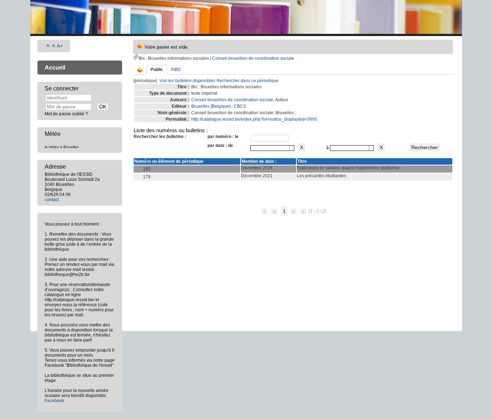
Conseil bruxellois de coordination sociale (253, 58)
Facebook (54, 400)
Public (157, 69)
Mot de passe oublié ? (66, 113)
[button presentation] (292, 148)
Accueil (55, 67)
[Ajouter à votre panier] (140, 70)
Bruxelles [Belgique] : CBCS (218, 106)
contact (52, 199)
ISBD (176, 69)
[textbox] (270, 148)
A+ (60, 46)
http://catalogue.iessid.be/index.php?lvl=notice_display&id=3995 (254, 119)
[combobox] (272, 148)
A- (48, 45)
